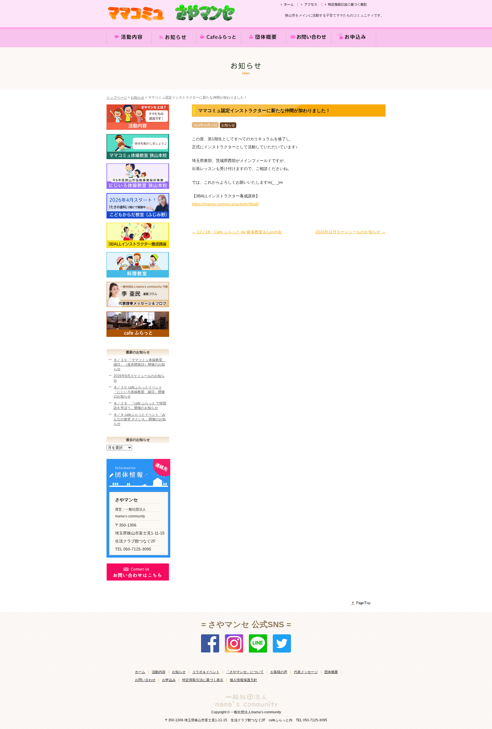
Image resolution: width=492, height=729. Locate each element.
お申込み (169, 680)
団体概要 (331, 672)
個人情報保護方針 (243, 680)
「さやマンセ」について (245, 672)
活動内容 (158, 672)
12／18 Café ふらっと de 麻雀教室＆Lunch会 (237, 232)
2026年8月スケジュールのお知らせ (139, 378)
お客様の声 (278, 672)
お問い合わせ (145, 680)
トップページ (116, 98)
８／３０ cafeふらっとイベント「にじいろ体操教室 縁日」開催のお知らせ (139, 391)
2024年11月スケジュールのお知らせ (350, 232)
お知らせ (137, 98)
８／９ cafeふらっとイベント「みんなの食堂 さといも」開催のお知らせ (140, 419)
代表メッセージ (306, 672)
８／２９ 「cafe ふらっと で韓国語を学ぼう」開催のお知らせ (140, 405)
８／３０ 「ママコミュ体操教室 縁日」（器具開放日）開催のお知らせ (140, 364)
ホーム (140, 672)
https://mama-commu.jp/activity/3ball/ (225, 204)
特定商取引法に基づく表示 (202, 680)
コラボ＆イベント (206, 672)
